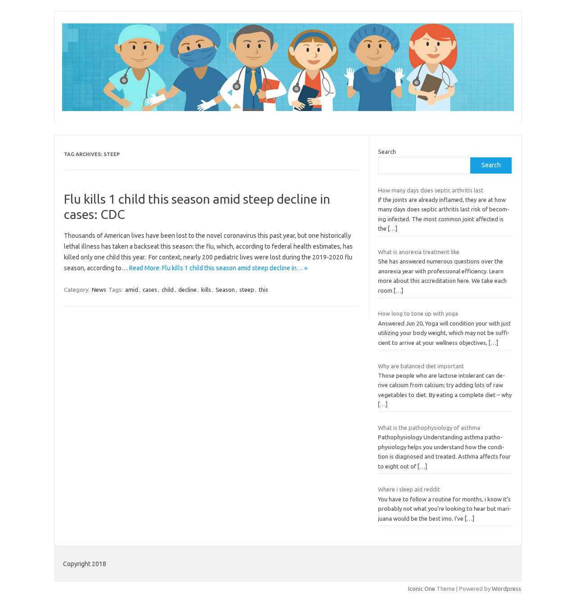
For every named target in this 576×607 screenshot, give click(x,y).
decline (187, 289)
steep (246, 289)
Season (225, 289)
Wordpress (506, 588)
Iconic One (421, 588)
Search (387, 151)
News (99, 289)
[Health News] (288, 108)
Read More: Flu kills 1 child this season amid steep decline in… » (218, 268)
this (263, 289)
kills (206, 289)
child (168, 289)
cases (150, 289)
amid (131, 289)
